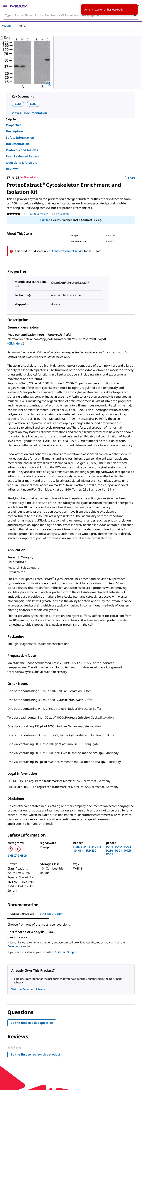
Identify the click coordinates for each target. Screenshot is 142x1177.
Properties (13, 125)
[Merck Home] (18, 6)
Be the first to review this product (37, 1055)
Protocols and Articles (22, 150)
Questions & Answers (21, 163)
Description (14, 131)
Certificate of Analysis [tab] (22, 913)
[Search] (135, 15)
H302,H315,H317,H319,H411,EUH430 (87, 849)
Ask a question (60, 213)
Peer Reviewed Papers (22, 156)
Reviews (12, 169)
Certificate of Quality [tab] (51, 913)
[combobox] (71, 15)
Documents (14, 946)
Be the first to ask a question (32, 1023)
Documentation (17, 144)
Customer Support (66, 952)
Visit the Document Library (28, 989)
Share (131, 177)
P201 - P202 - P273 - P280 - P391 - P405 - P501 (119, 850)
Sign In (44, 220)
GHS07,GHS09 (17, 855)
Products (6, 25)
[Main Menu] (5, 6)
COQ (33, 104)
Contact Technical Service (68, 251)
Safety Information (20, 137)
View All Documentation (29, 113)
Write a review (39, 213)
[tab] (9, 26)
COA (18, 104)
